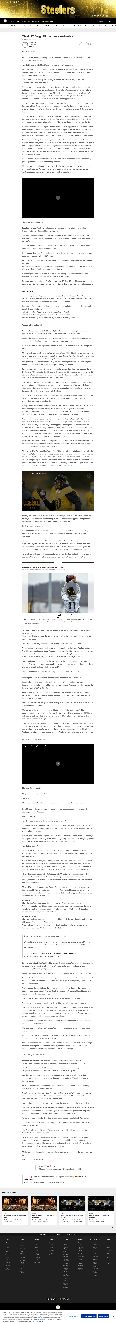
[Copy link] (91, 43)
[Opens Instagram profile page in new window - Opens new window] (33, 47)
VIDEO (22, 1239)
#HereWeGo (29, 1179)
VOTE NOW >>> (28, 291)
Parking (95, 1259)
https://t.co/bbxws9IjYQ (42, 953)
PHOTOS (37, 1239)
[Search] (98, 21)
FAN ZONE (80, 1239)
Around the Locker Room (22, 1262)
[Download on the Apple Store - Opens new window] (51, 1299)
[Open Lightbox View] (58, 599)
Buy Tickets (66, 1251)
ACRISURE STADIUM (95, 1239)
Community (37, 1262)
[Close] (113, 1316)
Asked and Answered (7, 1253)
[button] (58, 198)
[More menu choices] (55, 21)
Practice (37, 1247)
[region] (58, 1316)
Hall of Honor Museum (109, 1249)
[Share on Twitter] (84, 44)
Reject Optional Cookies (89, 1316)
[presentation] (113, 1227)
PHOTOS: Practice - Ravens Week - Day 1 (43, 567)
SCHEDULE (51, 1239)
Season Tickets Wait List (66, 1269)
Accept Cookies (103, 1316)
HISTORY (109, 1239)
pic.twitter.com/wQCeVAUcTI (64, 953)
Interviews (22, 1248)
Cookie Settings (73, 1316)
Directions (95, 1256)
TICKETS (66, 1239)
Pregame (37, 1250)
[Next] (71, 615)
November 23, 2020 (53, 956)
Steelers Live (22, 1245)
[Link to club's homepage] (5, 21)
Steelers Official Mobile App (80, 1249)
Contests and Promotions (81, 1255)
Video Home (22, 1242)
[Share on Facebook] (80, 44)
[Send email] (87, 44)
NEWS (7, 1239)
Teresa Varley (32, 42)
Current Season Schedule (51, 1249)
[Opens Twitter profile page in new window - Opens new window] (30, 47)
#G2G (84, 1176)
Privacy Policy (39, 1321)
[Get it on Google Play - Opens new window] (64, 1300)
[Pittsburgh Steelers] (58, 1307)
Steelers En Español (8, 1264)
